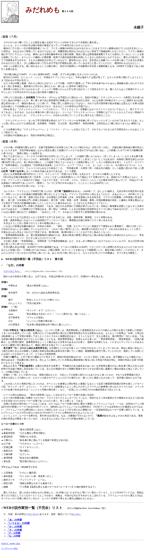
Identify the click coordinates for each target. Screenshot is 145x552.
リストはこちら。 (12, 271)
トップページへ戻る (9, 548)
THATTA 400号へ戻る (10, 544)
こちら (34, 514)
